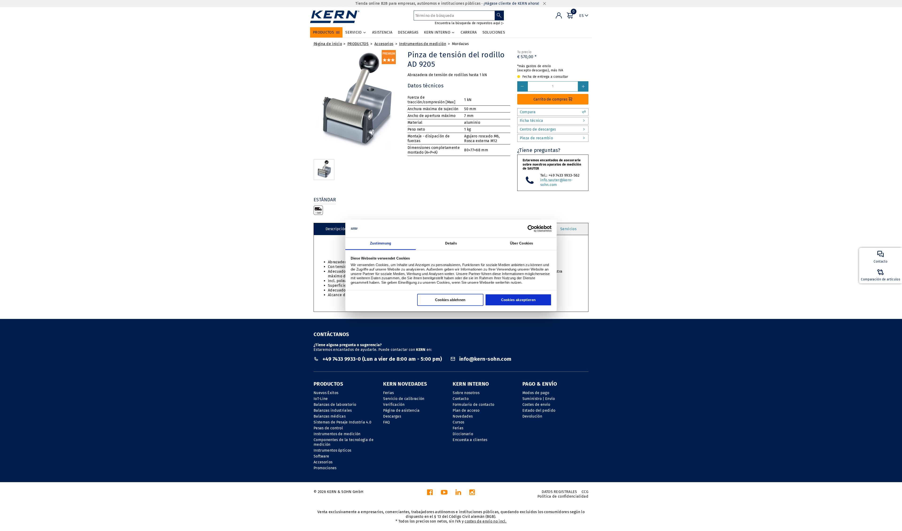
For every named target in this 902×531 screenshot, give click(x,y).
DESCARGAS (408, 32)
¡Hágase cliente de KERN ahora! (511, 3)
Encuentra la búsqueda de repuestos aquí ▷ (469, 23)
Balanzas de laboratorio (335, 404)
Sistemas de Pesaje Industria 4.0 (342, 422)
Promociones (325, 468)
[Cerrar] (544, 3)
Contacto (461, 398)
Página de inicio (328, 44)
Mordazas (460, 44)
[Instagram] (472, 494)
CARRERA (469, 32)
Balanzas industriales (333, 410)
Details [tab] (451, 243)
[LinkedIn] (458, 494)
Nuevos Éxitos (326, 393)
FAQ (386, 422)
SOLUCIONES (493, 32)
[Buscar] (499, 15)
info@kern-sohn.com (484, 359)
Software (321, 456)
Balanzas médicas (330, 416)
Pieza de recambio (536, 138)
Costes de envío (536, 404)
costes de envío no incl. (485, 521)
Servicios (568, 229)
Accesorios (383, 44)
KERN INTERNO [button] (437, 32)
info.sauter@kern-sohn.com (556, 182)
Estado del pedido (538, 410)
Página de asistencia (401, 410)
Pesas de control (328, 428)
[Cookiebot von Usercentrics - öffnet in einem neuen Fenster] (531, 228)
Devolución (532, 416)
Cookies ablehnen (450, 300)
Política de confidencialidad (562, 496)
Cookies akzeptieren (518, 300)
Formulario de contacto (473, 404)
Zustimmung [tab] (380, 243)
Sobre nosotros (466, 393)
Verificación (393, 404)
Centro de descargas (538, 129)
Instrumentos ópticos (332, 450)
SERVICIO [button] (353, 32)
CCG (585, 491)
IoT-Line (321, 398)
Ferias (388, 393)
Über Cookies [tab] (521, 243)
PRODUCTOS (358, 44)
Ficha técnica (531, 120)
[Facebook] (430, 494)
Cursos (458, 422)
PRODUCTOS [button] (323, 32)
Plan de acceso (466, 410)
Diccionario (463, 434)
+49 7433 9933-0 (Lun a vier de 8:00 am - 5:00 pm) (382, 359)
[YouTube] (444, 494)
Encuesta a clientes (470, 440)
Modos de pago (535, 393)
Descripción (336, 229)
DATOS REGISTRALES (559, 491)
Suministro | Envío (538, 398)
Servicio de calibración (403, 398)
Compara (528, 112)
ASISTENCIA (382, 32)
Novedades (463, 416)
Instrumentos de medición (422, 44)
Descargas (392, 416)
